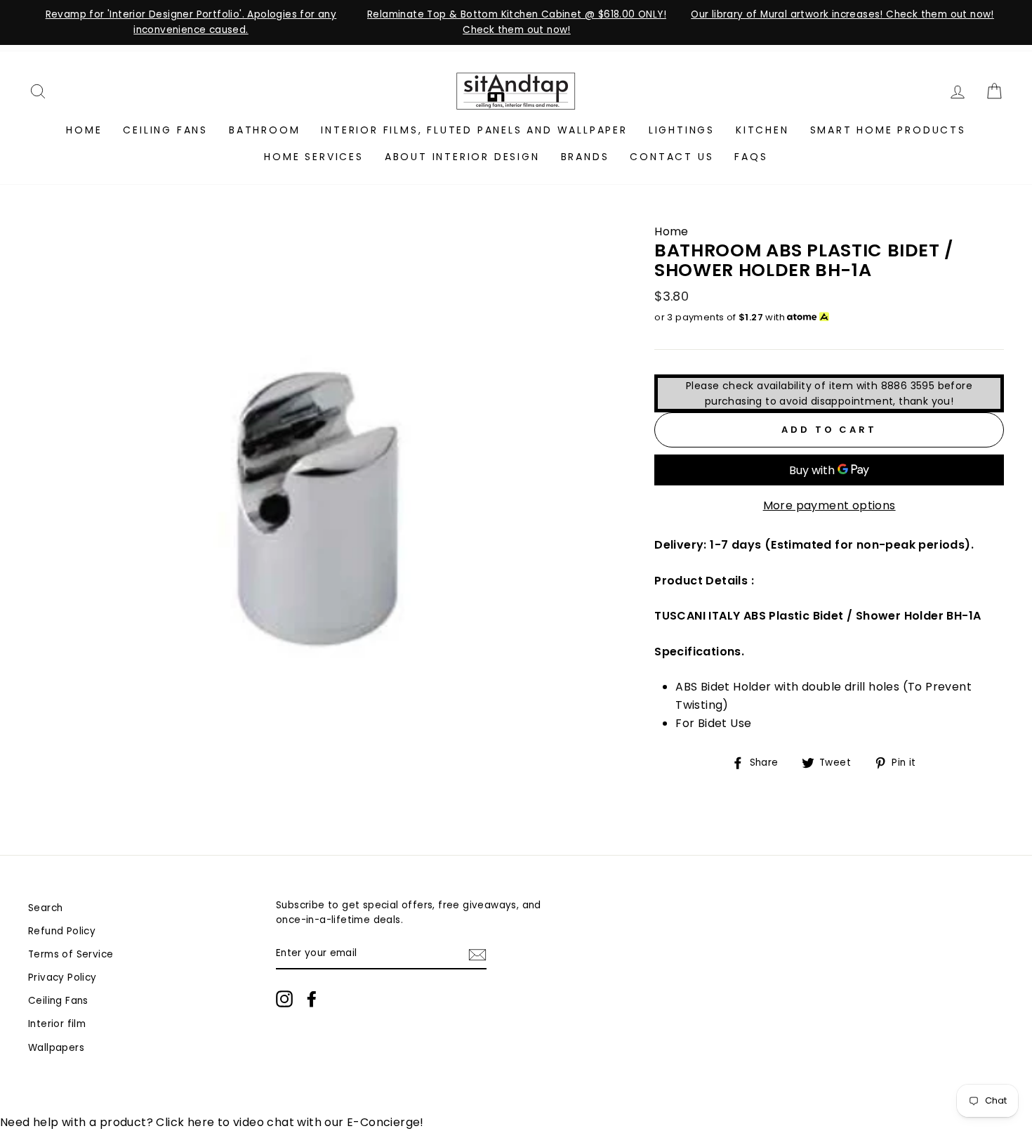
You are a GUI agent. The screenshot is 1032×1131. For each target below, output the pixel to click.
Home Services (313, 157)
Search (45, 908)
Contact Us (671, 157)
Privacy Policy (62, 977)
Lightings (682, 130)
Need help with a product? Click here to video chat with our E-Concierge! (212, 1122)
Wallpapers (56, 1047)
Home (84, 130)
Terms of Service (70, 954)
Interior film (57, 1024)
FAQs (750, 157)
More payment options (829, 505)
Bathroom (264, 130)
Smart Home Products (888, 130)
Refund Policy (61, 931)
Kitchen (762, 130)
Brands (585, 157)
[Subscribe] (477, 954)
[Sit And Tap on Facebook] (311, 999)
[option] (191, 22)
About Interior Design (462, 157)
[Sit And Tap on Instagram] (284, 999)
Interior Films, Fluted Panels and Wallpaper (474, 130)
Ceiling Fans (165, 130)
